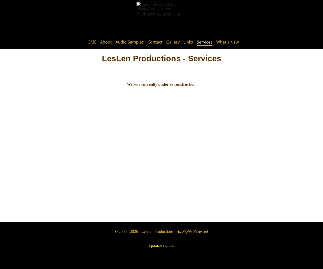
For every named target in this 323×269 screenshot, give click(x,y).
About (106, 42)
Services (204, 42)
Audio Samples (130, 42)
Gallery (173, 42)
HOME (90, 42)
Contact (155, 42)
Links (188, 42)
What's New (227, 42)
